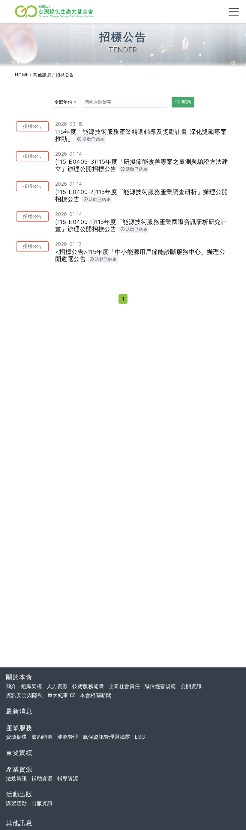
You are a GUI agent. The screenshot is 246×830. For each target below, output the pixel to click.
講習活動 (16, 803)
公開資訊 (191, 686)
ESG (140, 737)
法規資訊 (16, 778)
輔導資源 (67, 778)
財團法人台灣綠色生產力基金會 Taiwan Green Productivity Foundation (55, 11)
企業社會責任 (124, 686)
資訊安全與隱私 (24, 695)
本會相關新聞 (95, 695)
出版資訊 (42, 803)
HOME (22, 74)
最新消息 (19, 711)
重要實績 (19, 752)
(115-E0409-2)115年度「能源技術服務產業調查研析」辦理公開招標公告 (125, 191)
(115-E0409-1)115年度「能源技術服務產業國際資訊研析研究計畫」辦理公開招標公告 (125, 222)
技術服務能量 (88, 686)
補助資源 (42, 778)
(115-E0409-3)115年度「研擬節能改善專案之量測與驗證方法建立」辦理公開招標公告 (125, 161)
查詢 (186, 102)
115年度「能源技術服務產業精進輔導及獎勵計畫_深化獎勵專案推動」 (124, 132)
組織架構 (31, 686)
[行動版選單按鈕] (234, 11)
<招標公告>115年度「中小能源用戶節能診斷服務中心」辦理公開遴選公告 (124, 252)
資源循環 (16, 737)
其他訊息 (42, 74)
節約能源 (42, 737)
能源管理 (67, 737)
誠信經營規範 (160, 686)
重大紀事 (58, 695)
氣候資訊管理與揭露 (106, 737)
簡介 (11, 686)
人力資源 (57, 686)
